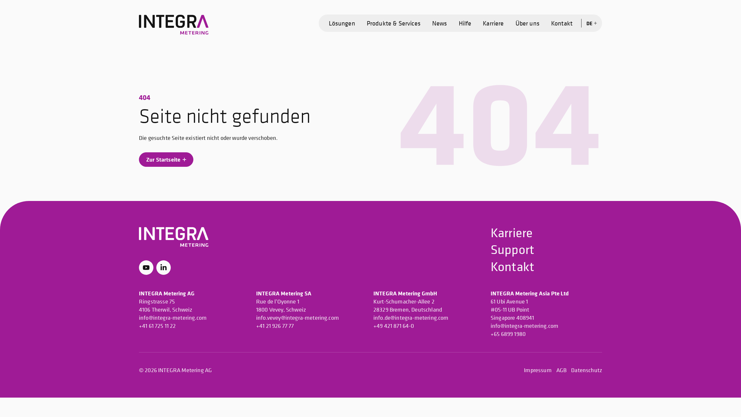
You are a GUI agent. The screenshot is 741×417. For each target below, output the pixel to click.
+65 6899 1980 (508, 334)
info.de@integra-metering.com (410, 317)
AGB (561, 370)
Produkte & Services (394, 23)
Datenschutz (586, 370)
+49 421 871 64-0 (393, 326)
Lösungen (342, 23)
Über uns (528, 23)
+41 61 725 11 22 (157, 326)
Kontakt (562, 23)
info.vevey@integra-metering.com (297, 317)
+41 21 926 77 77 (275, 326)
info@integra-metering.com (173, 317)
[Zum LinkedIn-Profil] (163, 267)
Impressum (537, 370)
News (439, 23)
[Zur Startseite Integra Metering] (173, 24)
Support (512, 249)
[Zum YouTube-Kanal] (146, 267)
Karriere (493, 23)
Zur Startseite (163, 159)
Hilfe (465, 23)
